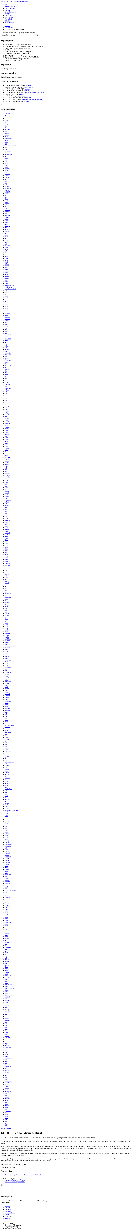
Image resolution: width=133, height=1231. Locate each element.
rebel (6, 887)
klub (6, 552)
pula (6, 848)
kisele (6, 549)
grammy (7, 434)
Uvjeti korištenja (10, 1213)
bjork (6, 199)
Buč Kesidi (28, 85)
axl (6, 160)
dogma (7, 328)
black (6, 200)
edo (6, 351)
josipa (6, 524)
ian (5, 479)
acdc (6, 118)
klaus (6, 550)
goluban (7, 423)
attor (6, 156)
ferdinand (8, 384)
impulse (7, 487)
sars (6, 940)
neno (6, 730)
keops (6, 536)
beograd (7, 192)
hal (5, 451)
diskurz (7, 319)
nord (6, 746)
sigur (6, 956)
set (5, 951)
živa (6, 1121)
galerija (7, 411)
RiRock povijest (10, 8)
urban (7, 1045)
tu (5, 1030)
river (6, 907)
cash (6, 251)
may (6, 670)
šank (6, 1109)
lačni (6, 590)
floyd (6, 400)
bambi (6, 170)
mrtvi (6, 716)
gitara (6, 420)
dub (6, 337)
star (6, 981)
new (6, 734)
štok (6, 1112)
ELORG (29, 97)
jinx (6, 513)
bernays (7, 193)
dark (6, 290)
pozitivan (7, 835)
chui (6, 262)
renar (6, 896)
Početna (7, 26)
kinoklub (7, 547)
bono (6, 213)
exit (6, 378)
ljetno (6, 624)
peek (6, 801)
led (6, 592)
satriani (7, 942)
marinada (7, 655)
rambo (7, 878)
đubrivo (7, 1105)
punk (6, 849)
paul (6, 794)
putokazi (8, 857)
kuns (6, 577)
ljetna (6, 623)
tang (6, 1014)
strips (6, 1002)
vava (6, 1056)
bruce (6, 235)
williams (7, 1082)
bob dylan (7, 210)
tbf (6, 1016)
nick (6, 735)
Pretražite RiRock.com (9, 35)
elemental (8, 360)
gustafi (7, 448)
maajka (7, 630)
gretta (6, 439)
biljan (6, 195)
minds (6, 687)
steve (6, 990)
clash (6, 267)
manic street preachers (11, 646)
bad (6, 165)
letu (6, 610)
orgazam (7, 772)
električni (7, 358)
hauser (7, 459)
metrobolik (8, 681)
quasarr (7, 862)
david (6, 297)
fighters (7, 390)
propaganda (8, 844)
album (7, 124)
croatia (7, 278)
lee (5, 595)
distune (7, 321)
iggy (6, 486)
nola (6, 744)
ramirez (7, 880)
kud (6, 576)
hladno (7, 473)
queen (6, 866)
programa (8, 842)
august (6, 158)
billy (6, 197)
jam (6, 507)
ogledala (7, 757)
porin (6, 830)
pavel (6, 796)
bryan (6, 238)
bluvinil (7, 206)
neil (6, 728)
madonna (7, 633)
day (6, 299)
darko (6, 292)
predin (7, 837)
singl (6, 963)
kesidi (6, 538)
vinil (6, 1068)
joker (6, 518)
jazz (6, 509)
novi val (7, 748)
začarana (7, 1097)
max (6, 669)
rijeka (7, 903)
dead (6, 303)
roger (6, 917)
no (5, 741)
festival (8, 388)
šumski (6, 1116)
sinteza (7, 965)
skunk (6, 967)
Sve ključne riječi (6, 1128)
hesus (6, 466)
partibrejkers (8, 789)
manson (7, 649)
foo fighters (8, 406)
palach (7, 783)
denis (6, 312)
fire (6, 393)
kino (6, 545)
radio (6, 873)
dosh (6, 333)
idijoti (6, 482)
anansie (7, 133)
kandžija (7, 529)
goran (6, 425)
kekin (6, 534)
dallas (6, 281)
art (6, 144)
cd (5, 255)
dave (6, 296)
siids (6, 958)
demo (6, 310)
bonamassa (8, 211)
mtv (6, 718)
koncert (8, 563)
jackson (7, 505)
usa (5, 1049)
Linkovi (7, 1214)
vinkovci (7, 1070)
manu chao (8, 653)
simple (7, 961)
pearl (6, 797)
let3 (6, 606)
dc (5, 301)
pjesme (7, 821)
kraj (6, 570)
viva (6, 1074)
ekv (6, 356)
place (6, 823)
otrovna (7, 774)
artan (6, 147)
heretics (7, 464)
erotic (6, 374)
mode (6, 692)
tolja (6, 1025)
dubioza (8, 339)
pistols (6, 814)
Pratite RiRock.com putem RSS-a (15, 1182)
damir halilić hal (9, 285)
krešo (6, 572)
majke (7, 637)
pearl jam (7, 799)
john (6, 516)
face (6, 380)
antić (6, 136)
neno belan (8, 732)
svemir (7, 1009)
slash (6, 968)
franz (6, 409)
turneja (7, 1036)
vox (6, 1077)
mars (6, 662)
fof (5, 402)
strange (7, 1000)
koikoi (6, 557)
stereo (6, 986)
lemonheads (8, 597)
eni (6, 371)
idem (6, 480)
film (6, 391)
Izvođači (7, 21)
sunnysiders (8, 1004)
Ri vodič (7, 1216)
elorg (6, 362)
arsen (6, 142)
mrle (6, 714)
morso (6, 703)
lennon (6, 599)
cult (6, 280)
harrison (7, 455)
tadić (6, 1013)
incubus (7, 491)
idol (6, 484)
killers (6, 540)
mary (6, 663)
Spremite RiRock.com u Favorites (15, 1180)
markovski (8, 660)
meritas (7, 674)
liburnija (7, 615)
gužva (6, 450)
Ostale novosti (9, 17)
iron (6, 498)
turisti (6, 1034)
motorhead (8, 708)
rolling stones (8, 922)
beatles (7, 177)
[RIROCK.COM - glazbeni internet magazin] (15, 1)
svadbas (7, 1007)
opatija (7, 765)
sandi (6, 935)
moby (6, 690)
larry (6, 585)
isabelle (7, 502)
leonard (7, 602)
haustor (7, 461)
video (6, 1065)
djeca (6, 324)
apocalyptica (8, 138)
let (5, 604)
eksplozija (8, 354)
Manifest (7, 1211)
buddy (7, 240)
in (5, 489)
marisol (7, 656)
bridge (6, 229)
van (6, 1052)
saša (6, 945)
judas (6, 526)
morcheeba (8, 701)
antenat (7, 135)
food (6, 407)
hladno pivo (8, 475)
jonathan (8, 520)
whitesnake (8, 1081)
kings (6, 543)
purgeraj (7, 853)
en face (7, 369)
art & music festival (10, 146)
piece (6, 804)
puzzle (7, 858)
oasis (6, 749)
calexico (7, 245)
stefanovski (8, 984)
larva (6, 586)
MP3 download (9, 22)
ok (5, 758)
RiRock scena (9, 5)
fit (5, 395)
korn (6, 567)
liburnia (7, 613)
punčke (7, 851)
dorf (6, 331)
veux (6, 1063)
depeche (7, 313)
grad (6, 430)
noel (6, 742)
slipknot (7, 972)
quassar (7, 864)
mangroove (8, 644)
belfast (7, 186)
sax (6, 944)
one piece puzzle (9, 762)
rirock (7, 905)
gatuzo (7, 414)
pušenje (7, 860)
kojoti (6, 559)
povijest (7, 834)
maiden (7, 635)
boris (6, 220)
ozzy (6, 779)
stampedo (7, 977)
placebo (7, 825)
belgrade (7, 190)
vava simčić (8, 1058)
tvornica (7, 1037)
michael (7, 683)
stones (6, 998)
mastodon (8, 667)
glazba (7, 421)
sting (6, 993)
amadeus (7, 129)
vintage (7, 1072)
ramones (7, 883)
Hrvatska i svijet (10, 7)
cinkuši (7, 264)
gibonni (7, 418)
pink (6, 806)
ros (5, 927)
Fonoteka (7, 10)
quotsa (6, 871)
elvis (6, 364)
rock (6, 915)
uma (6, 1043)
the (6, 1022)
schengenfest (8, 947)
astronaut (7, 151)
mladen (7, 688)
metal (6, 676)
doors (6, 329)
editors (7, 349)
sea (6, 949)
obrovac (7, 751)
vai (5, 1051)
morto (6, 706)
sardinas (7, 938)
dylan (6, 346)
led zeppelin (8, 593)
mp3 (6, 712)
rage (6, 876)
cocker (7, 271)
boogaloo (7, 217)
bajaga (6, 167)
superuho (7, 1006)
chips (6, 258)
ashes (6, 149)
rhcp (6, 899)
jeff (6, 511)
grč (6, 444)
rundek (7, 933)
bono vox (7, 215)
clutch (6, 269)
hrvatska (7, 477)
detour (6, 315)
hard (6, 453)
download (8, 335)
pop (6, 828)
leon (6, 600)
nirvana (7, 737)
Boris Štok (21, 96)
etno (6, 376)
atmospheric (8, 154)
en (5, 367)
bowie (6, 222)
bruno (6, 236)
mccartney (8, 672)
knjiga (6, 556)
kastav (7, 531)
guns (6, 446)
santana (7, 936)
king (6, 541)
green (6, 437)
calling (6, 247)
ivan (6, 503)
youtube (7, 1088)
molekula (7, 694)
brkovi (7, 231)
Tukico (27, 89)
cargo (6, 249)
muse (6, 720)
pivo (6, 816)
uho (6, 1041)
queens (6, 867)
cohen (6, 272)
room (6, 925)
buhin (6, 242)
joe (6, 515)
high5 (6, 471)
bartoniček (7, 174)
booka (6, 219)
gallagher (7, 413)
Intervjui (7, 14)
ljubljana (7, 626)
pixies (6, 818)
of (5, 753)
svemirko (7, 1011)
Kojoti (22, 94)
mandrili (7, 640)
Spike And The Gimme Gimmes (32, 99)
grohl (6, 441)
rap (5, 885)
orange (7, 769)
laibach (7, 583)
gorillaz (7, 428)
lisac (6, 619)
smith (6, 974)
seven (6, 952)
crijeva (7, 276)
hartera (7, 457)
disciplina (7, 317)
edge (6, 347)
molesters (7, 695)
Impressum (8, 1209)
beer (6, 181)
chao (6, 256)
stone (6, 995)
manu (6, 651)
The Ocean (26, 101)
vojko (6, 1075)
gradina (7, 432)
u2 (5, 1039)
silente (7, 959)
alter (6, 128)
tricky (6, 1029)
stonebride (7, 997)
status (6, 983)
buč (6, 244)
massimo (7, 665)
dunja (6, 340)
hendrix (7, 462)
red (6, 888)
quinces (7, 869)
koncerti (7, 565)
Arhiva (7, 1207)
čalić (6, 1102)
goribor (7, 427)
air (5, 122)
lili (5, 617)
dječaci (7, 326)
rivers (6, 909)
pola (6, 826)
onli (6, 764)
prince (6, 839)
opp (6, 767)
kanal (6, 527)
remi (6, 894)
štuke (6, 1114)
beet (6, 183)
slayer (6, 970)
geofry (6, 416)
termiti (7, 1018)
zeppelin (7, 1098)
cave (6, 252)
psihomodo (8, 846)
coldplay (7, 274)
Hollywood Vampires (26, 87)
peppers (7, 803)
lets (6, 608)
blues (7, 202)
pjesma (7, 819)
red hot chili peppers (10, 890)
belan (6, 185)
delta (6, 308)
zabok (6, 1089)
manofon (7, 647)
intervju (7, 496)
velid (6, 1061)
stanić (6, 979)
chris (6, 260)
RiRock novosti (9, 15)
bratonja (7, 226)
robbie (6, 911)
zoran (6, 1100)
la (5, 579)
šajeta (6, 1107)
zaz (6, 1095)
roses (6, 929)
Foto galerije (8, 19)
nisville (7, 739)
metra (6, 680)
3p (5, 115)
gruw (6, 443)
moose (7, 699)
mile (6, 685)
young (7, 1086)
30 (5, 1123)
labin (6, 581)
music (6, 721)
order (6, 771)
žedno (6, 1118)
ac (5, 117)
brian (6, 227)
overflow (7, 778)
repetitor (7, 897)
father (7, 382)
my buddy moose (9, 725)
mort (6, 705)
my (6, 723)
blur (6, 204)
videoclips (8, 1067)
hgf (6, 468)
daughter (7, 294)
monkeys (7, 697)
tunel (6, 1032)
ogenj (6, 755)
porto (6, 832)
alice (6, 126)
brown (6, 233)
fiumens (7, 397)
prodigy (7, 841)
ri (5, 901)
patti (6, 792)
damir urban (8, 287)
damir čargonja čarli (10, 289)
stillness (7, 991)
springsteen (8, 975)
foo (6, 404)
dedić (6, 305)
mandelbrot (8, 639)
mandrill (7, 642)
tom (6, 1027)
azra (6, 161)
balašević (7, 168)
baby (6, 163)
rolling (6, 920)
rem (6, 892)
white (6, 1079)
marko (6, 658)
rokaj (6, 918)
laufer (6, 588)
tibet (6, 1023)
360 (6, 1125)
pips (6, 808)
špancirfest (8, 1111)
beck (6, 179)
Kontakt (7, 1218)
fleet (6, 398)
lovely (6, 628)
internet (7, 494)
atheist (6, 153)
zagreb (7, 1093)
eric (6, 372)
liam (6, 612)
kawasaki (7, 533)
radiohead (8, 874)
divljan (6, 322)
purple (7, 855)
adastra (6, 120)
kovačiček (7, 569)
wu (5, 1084)
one (6, 760)
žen (6, 1119)
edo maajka (8, 353)
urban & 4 (8, 1047)
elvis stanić (8, 365)
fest (6, 386)
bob (6, 208)
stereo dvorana (9, 988)
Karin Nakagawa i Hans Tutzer (34, 92)
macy (6, 631)
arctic (6, 140)
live (6, 621)
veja (6, 1059)
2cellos (7, 113)
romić (6, 924)
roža (6, 931)
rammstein (7, 881)
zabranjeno (8, 1091)
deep (6, 306)
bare (6, 172)
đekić (6, 1104)
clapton (7, 265)
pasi (6, 790)
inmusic (7, 493)
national (7, 727)
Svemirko (27, 90)
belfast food (8, 188)
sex (5, 954)
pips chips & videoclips (11, 810)
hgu (6, 469)
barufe (7, 175)
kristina (7, 574)
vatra (6, 1054)
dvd (6, 344)
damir (6, 283)
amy (6, 131)
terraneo (7, 1020)
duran (6, 342)
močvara (8, 710)
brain (6, 224)
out (5, 776)
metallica (7, 678)
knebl (6, 554)
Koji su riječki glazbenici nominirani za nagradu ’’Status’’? (23, 1175)
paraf (6, 785)
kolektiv (7, 561)
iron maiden (8, 500)
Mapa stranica (9, 1220)
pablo (6, 781)
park (6, 787)
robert (6, 912)
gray (6, 436)
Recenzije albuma (10, 12)
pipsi (6, 812)
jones (6, 522)
